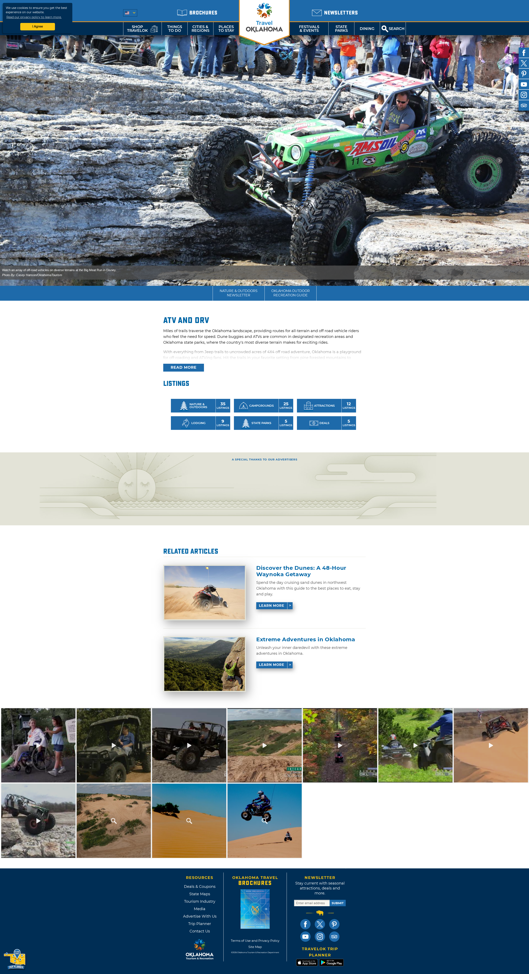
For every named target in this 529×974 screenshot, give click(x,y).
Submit (338, 903)
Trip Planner (199, 924)
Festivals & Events (309, 29)
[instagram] (524, 95)
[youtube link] (305, 936)
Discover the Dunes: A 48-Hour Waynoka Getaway (301, 571)
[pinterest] (524, 74)
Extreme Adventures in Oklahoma (305, 639)
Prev (29, 160)
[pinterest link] (334, 924)
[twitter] (524, 63)
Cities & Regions (200, 29)
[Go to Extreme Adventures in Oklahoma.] (204, 664)
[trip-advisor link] (334, 936)
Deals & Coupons (200, 886)
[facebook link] (305, 924)
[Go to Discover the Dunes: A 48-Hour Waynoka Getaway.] (204, 592)
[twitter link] (320, 924)
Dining (367, 28)
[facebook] (524, 53)
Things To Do (174, 29)
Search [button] (397, 28)
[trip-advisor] (524, 105)
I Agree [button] (37, 26)
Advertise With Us (199, 916)
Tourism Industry (199, 901)
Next (499, 160)
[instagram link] (320, 936)
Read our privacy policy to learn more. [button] (34, 17)
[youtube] (524, 84)
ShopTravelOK (137, 29)
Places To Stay (226, 29)
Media (199, 909)
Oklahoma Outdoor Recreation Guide (290, 293)
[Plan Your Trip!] (15, 959)
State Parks (341, 29)
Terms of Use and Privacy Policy (255, 941)
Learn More (271, 606)
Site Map (255, 947)
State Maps (199, 894)
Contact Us (199, 931)
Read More (184, 367)
